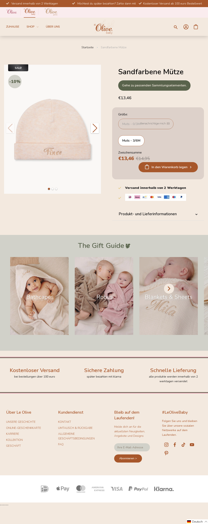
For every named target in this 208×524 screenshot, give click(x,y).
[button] (49, 189)
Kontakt (64, 422)
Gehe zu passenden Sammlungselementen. (154, 85)
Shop (31, 27)
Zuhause (12, 27)
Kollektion (14, 440)
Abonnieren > (128, 458)
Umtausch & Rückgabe (75, 428)
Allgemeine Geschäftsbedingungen (76, 436)
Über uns (53, 27)
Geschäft (13, 446)
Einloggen (186, 27)
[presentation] (169, 289)
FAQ (61, 444)
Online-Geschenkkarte (23, 428)
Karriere (12, 434)
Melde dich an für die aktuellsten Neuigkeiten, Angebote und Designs (129, 431)
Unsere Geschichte (21, 422)
